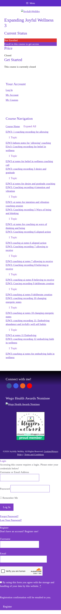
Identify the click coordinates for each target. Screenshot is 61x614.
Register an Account (10, 535)
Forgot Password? (9, 516)
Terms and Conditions (34, 454)
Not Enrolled (11, 40)
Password (5, 488)
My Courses (12, 100)
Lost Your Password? (11, 520)
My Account (12, 95)
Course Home (13, 126)
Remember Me (10, 497)
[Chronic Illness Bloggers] (30, 439)
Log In (9, 90)
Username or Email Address (14, 472)
